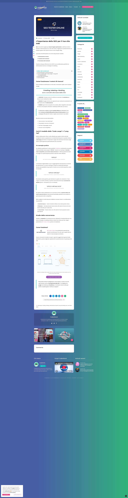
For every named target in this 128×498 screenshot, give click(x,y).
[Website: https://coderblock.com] (51, 323)
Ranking (63, 305)
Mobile (79, 82)
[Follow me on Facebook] (56, 323)
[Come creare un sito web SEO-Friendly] (80, 23)
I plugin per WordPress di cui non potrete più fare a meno (87, 30)
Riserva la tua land (76, 1)
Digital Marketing (81, 56)
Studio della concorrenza (42, 76)
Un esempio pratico (42, 75)
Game (66, 6)
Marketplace (80, 77)
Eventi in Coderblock (59, 6)
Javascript (80, 74)
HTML (79, 69)
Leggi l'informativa (17, 494)
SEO (39, 19)
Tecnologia (80, 92)
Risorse (79, 87)
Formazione (80, 64)
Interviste (79, 71)
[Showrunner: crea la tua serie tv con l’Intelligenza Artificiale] (77, 370)
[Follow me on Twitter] (54, 323)
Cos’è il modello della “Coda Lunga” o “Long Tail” (47, 73)
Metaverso (80, 79)
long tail (60, 305)
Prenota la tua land (87, 6)
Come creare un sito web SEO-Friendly (87, 24)
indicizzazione (52, 305)
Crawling (44, 305)
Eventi (79, 59)
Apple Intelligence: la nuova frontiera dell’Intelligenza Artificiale (86, 365)
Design (79, 53)
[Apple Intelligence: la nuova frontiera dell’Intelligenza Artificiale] (77, 364)
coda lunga (39, 305)
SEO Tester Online (46, 222)
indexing (47, 305)
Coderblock (57, 148)
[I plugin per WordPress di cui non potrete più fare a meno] (80, 28)
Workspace (80, 97)
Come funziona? (41, 77)
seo (66, 305)
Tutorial (76, 6)
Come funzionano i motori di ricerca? (45, 72)
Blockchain (80, 48)
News (70, 6)
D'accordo (6, 494)
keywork (56, 305)
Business (79, 51)
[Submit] (91, 38)
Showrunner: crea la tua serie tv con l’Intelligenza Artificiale (87, 370)
